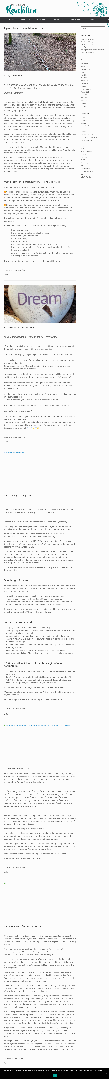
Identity (83, 143)
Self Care (84, 160)
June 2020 (84, 95)
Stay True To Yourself (88, 39)
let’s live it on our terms (33, 858)
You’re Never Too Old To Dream (19, 327)
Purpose (83, 154)
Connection (84, 129)
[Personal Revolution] (19, 8)
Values (83, 174)
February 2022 (85, 69)
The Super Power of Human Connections (23, 926)
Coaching (84, 123)
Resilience (84, 157)
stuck (20, 854)
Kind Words (42, 20)
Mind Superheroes (34, 522)
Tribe (82, 165)
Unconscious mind (87, 171)
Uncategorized (85, 168)
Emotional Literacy (87, 134)
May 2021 (84, 75)
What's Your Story (86, 177)
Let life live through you (88, 52)
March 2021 (84, 81)
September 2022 (86, 63)
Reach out (8, 699)
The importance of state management (92, 50)
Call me (7, 416)
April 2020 (84, 100)
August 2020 (85, 92)
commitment (85, 126)
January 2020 (85, 103)
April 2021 (84, 78)
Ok (55, 1076)
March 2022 (84, 66)
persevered (10, 147)
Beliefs (83, 117)
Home (11, 20)
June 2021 (84, 72)
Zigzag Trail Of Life (13, 75)
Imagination (84, 146)
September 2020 (86, 89)
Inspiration (58, 20)
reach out (43, 261)
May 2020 (84, 98)
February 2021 (85, 83)
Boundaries (84, 120)
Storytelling (84, 163)
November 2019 (86, 106)
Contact (91, 20)
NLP (82, 148)
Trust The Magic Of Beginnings (18, 495)
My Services (75, 20)
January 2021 (85, 86)
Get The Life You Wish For (16, 768)
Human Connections (87, 140)
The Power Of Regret (87, 42)
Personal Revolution (87, 151)
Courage (83, 131)
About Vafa (25, 20)
